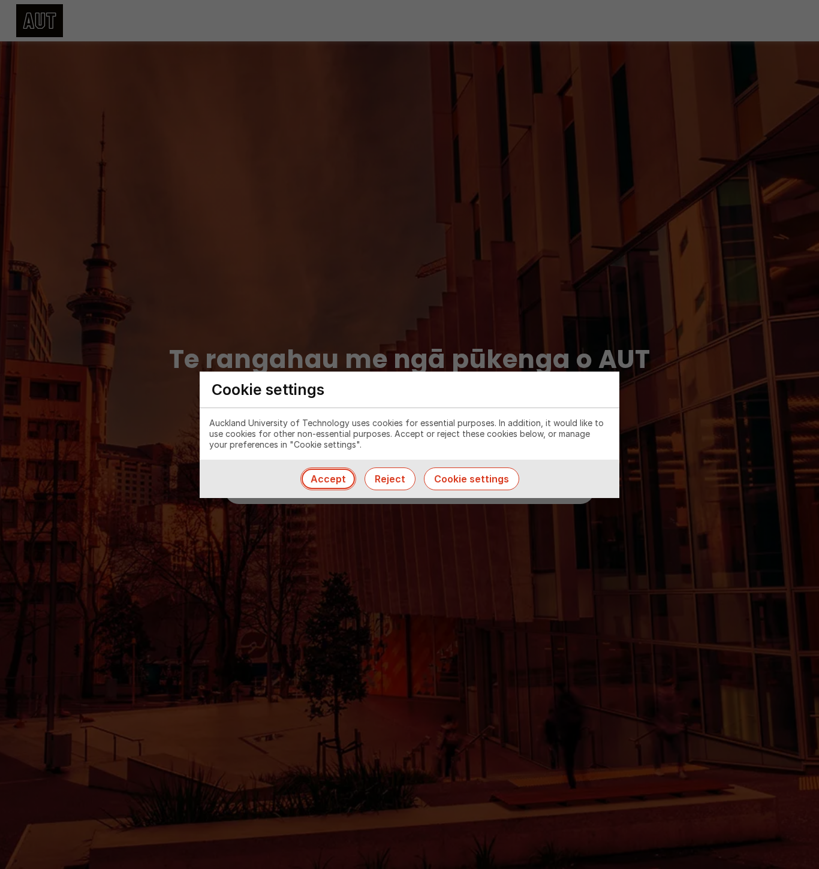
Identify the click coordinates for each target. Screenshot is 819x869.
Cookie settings (471, 479)
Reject (390, 479)
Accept (328, 479)
